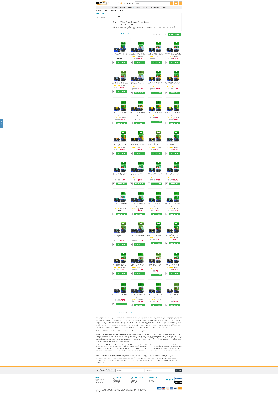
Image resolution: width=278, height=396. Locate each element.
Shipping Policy (135, 380)
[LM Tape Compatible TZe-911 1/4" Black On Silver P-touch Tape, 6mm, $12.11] (172, 258)
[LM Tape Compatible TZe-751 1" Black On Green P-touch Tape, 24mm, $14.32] (119, 227)
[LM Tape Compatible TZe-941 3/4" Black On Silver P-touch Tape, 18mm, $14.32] (155, 288)
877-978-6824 (113, 4)
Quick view (119, 45)
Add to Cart (121, 62)
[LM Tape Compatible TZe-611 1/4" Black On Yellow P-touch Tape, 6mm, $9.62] (155, 76)
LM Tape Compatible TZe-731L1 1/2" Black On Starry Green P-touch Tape (119, 205)
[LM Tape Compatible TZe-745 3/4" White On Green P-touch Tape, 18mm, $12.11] (172, 197)
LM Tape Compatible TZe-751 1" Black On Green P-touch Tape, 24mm (119, 235)
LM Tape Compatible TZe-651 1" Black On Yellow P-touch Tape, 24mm (155, 144)
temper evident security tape (134, 350)
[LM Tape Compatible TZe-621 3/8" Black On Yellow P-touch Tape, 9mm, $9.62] (172, 76)
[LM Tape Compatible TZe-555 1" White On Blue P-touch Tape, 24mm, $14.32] (137, 76)
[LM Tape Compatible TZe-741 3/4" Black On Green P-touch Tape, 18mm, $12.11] (155, 197)
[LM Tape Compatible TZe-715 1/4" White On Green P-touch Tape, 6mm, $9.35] (119, 167)
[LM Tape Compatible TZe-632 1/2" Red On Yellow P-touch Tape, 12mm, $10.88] (155, 106)
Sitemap (98, 389)
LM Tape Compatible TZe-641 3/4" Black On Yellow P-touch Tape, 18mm (137, 144)
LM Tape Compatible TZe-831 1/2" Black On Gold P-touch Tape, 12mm (120, 265)
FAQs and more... (135, 379)
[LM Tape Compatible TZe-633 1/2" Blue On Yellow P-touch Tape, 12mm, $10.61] (172, 106)
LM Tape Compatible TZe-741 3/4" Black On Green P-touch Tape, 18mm (155, 205)
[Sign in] (176, 3)
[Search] (171, 3)
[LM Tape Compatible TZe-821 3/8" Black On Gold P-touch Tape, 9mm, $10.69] (172, 227)
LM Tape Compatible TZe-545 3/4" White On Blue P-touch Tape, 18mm (173, 54)
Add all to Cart (174, 34)
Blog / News (152, 381)
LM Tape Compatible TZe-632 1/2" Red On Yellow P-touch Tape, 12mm (155, 113)
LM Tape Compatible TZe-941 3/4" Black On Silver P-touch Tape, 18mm (155, 296)
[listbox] (162, 34)
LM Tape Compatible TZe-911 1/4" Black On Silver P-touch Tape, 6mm (173, 265)
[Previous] (113, 34)
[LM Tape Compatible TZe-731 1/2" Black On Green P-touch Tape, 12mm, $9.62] (172, 167)
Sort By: (155, 34)
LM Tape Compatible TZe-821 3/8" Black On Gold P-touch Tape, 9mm (172, 235)
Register (119, 379)
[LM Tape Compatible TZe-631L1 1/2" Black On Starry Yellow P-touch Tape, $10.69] (137, 106)
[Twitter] (167, 380)
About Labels (152, 379)
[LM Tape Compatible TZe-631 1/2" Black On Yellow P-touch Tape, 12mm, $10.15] (119, 106)
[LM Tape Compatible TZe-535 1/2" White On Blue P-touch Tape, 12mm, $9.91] (137, 47)
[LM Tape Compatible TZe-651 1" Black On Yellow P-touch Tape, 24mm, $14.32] (155, 136)
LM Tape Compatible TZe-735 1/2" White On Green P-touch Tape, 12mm (137, 205)
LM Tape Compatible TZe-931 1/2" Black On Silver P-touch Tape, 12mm (137, 296)
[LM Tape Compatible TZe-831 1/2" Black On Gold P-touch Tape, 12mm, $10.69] (119, 258)
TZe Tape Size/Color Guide (164, 339)
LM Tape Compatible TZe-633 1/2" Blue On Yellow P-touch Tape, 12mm (172, 114)
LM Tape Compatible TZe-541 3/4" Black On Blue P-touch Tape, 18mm (155, 54)
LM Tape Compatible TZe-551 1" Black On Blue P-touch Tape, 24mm (120, 83)
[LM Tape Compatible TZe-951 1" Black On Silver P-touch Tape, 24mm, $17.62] (172, 288)
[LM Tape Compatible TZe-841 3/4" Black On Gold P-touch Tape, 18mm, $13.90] (137, 258)
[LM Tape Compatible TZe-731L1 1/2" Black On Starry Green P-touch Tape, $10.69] (119, 197)
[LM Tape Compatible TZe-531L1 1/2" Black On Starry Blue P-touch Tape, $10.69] (119, 47)
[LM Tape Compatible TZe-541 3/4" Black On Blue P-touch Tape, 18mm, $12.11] (155, 47)
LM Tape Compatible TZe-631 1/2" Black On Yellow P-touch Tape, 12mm (120, 114)
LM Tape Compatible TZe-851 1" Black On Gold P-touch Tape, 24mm (155, 266)
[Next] (135, 34)
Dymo (130, 7)
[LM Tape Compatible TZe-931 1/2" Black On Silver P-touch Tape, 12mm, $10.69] (137, 288)
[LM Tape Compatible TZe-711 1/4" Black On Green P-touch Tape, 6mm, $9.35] (172, 136)
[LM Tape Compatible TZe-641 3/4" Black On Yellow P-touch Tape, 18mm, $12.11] (137, 136)
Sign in (115, 379)
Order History (116, 381)
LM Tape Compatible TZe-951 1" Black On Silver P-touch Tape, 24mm (172, 296)
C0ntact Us (134, 382)
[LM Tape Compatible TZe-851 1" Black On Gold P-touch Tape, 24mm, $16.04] (155, 258)
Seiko (145, 7)
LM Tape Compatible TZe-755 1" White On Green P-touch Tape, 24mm (137, 235)
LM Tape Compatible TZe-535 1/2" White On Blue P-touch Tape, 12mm (137, 54)
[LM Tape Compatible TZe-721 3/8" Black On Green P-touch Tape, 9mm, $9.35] (137, 167)
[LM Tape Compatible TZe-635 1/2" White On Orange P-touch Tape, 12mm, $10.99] (119, 136)
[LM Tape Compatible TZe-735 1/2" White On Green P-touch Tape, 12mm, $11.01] (137, 197)
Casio (138, 7)
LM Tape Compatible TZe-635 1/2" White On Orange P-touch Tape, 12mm (120, 144)
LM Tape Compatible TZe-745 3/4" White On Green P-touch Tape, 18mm (172, 205)
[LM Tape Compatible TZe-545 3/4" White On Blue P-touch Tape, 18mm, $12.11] (172, 47)
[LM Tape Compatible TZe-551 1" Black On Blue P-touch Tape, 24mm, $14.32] (119, 76)
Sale (164, 7)
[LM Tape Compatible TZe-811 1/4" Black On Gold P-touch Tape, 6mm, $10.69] (155, 227)
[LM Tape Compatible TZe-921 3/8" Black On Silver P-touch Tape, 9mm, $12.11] (119, 288)
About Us (151, 380)
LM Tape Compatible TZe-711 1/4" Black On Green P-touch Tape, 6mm (173, 144)
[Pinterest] (172, 380)
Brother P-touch (118, 7)
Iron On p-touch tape (118, 350)
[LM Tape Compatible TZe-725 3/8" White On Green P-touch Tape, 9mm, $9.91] (155, 167)
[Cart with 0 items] (180, 3)
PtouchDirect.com (100, 392)
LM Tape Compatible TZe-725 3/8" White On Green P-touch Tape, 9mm (155, 175)
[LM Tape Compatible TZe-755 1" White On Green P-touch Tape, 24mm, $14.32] (137, 227)
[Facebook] (169, 380)
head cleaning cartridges (157, 350)
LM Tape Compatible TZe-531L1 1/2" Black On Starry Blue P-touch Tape (119, 54)
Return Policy (134, 381)
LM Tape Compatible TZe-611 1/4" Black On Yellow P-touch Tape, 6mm (155, 83)
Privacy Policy (152, 382)
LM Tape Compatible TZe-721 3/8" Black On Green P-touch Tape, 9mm (137, 175)
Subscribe (178, 370)
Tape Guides (154, 7)
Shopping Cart (116, 382)
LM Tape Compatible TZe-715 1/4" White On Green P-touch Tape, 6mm (120, 175)
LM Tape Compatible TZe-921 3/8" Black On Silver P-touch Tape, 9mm (120, 295)
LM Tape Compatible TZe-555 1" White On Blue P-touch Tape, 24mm (137, 83)
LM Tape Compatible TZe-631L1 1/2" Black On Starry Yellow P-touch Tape (137, 114)
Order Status (116, 380)
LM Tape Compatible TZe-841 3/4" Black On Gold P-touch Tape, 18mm (137, 265)
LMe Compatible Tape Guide (120, 341)
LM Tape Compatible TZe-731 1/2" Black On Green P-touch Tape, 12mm (173, 175)
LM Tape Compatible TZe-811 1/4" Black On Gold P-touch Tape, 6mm (155, 235)
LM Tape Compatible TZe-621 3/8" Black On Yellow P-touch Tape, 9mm (172, 83)
